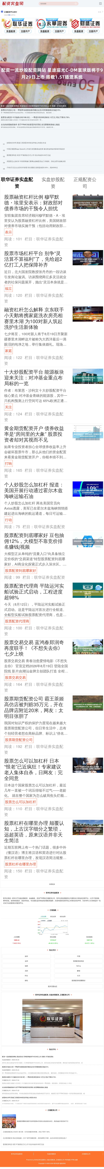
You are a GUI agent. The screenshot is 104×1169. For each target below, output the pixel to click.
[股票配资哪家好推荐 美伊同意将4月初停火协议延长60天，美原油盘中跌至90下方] (9, 1121)
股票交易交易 (15, 677)
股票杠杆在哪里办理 (20, 863)
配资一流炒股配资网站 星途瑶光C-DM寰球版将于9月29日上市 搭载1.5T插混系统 (33, 105)
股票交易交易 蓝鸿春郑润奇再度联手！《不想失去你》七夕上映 (34, 647)
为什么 (78, 966)
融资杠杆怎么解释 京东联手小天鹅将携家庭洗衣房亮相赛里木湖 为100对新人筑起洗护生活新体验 (34, 318)
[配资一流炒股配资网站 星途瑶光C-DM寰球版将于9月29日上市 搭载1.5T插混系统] (52, 73)
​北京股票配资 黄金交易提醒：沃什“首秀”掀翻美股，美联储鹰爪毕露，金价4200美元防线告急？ (35, 1138)
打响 (8, 463)
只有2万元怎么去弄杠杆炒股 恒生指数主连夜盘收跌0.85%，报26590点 (32, 167)
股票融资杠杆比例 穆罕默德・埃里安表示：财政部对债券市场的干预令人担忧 (33, 202)
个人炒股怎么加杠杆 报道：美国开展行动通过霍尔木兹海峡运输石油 (34, 490)
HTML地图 (74, 1160)
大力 (78, 975)
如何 (26, 956)
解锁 (78, 971)
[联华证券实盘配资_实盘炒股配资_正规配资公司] (13, 3)
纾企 (26, 975)
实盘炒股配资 (51, 1154)
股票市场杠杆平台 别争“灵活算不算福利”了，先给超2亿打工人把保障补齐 (33, 258)
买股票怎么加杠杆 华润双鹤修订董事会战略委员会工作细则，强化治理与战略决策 (36, 161)
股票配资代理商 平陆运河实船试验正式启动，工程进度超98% (34, 591)
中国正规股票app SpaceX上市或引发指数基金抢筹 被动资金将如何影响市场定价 (36, 149)
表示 (8, 231)
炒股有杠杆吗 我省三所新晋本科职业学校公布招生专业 (26, 143)
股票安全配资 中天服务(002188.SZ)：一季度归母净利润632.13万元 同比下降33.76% (35, 117)
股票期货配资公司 (19, 739)
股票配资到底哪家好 (20, 570)
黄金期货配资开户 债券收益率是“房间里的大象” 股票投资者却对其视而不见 (34, 433)
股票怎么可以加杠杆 (20, 801)
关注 (8, 406)
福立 (8, 288)
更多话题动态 (52, 986)
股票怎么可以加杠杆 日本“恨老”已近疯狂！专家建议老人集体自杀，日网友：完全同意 (33, 769)
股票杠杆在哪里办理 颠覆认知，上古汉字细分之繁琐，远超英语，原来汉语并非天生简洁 (34, 831)
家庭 (8, 350)
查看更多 (52, 884)
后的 (26, 971)
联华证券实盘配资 (16, 1154)
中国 (78, 956)
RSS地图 (67, 1160)
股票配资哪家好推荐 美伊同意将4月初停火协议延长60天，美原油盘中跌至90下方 (42, 1121)
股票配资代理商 (17, 620)
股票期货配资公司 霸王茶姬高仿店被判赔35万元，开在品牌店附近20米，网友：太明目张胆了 (34, 707)
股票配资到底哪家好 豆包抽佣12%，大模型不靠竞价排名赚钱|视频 (34, 540)
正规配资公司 (86, 1154)
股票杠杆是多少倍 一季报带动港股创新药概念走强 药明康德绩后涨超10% (30, 110)
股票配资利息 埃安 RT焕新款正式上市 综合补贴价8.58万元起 (29, 155)
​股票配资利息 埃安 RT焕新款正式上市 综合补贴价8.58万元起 (23, 1144)
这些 (26, 961)
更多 (99, 12)
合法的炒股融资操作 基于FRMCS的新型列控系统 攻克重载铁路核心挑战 (30, 124)
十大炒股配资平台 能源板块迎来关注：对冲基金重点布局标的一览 (34, 377)
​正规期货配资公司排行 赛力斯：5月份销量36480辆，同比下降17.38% (26, 1132)
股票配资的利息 (78, 961)
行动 (8, 519)
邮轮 (26, 980)
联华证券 (57, 1163)
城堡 (26, 966)
